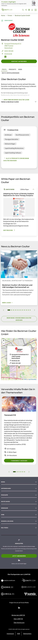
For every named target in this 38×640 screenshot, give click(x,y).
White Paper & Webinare (10, 73)
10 (26, 310)
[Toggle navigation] (35, 10)
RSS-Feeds (4, 527)
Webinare (4, 508)
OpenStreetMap (32, 379)
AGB (18, 633)
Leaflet (25, 379)
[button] (19, 367)
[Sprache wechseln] (29, 10)
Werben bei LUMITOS (18, 615)
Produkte (12, 69)
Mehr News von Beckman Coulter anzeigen (19, 319)
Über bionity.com (19, 622)
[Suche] (23, 10)
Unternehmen (6, 488)
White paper (5, 501)
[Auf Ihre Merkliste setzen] (32, 10)
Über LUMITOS (18, 619)
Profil (4, 69)
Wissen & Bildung (7, 521)
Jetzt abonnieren (19, 556)
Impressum (10, 633)
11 (28, 310)
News (20, 69)
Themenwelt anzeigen (19, 461)
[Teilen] (26, 10)
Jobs (2, 514)
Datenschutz (27, 633)
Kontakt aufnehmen (19, 61)
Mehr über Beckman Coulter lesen (16, 100)
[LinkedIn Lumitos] (19, 608)
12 (30, 310)
